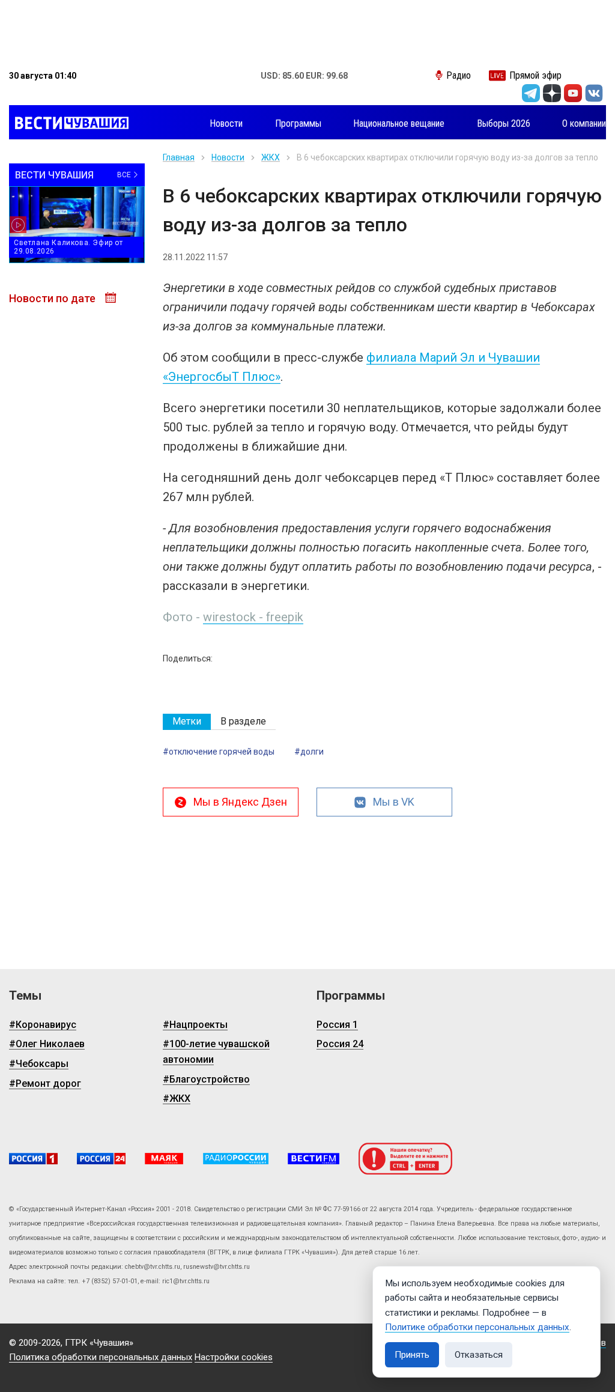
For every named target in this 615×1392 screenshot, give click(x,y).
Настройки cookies (234, 1357)
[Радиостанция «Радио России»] (235, 1158)
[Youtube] (573, 93)
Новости (227, 157)
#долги (309, 751)
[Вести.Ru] (101, 1158)
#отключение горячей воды (218, 751)
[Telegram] (531, 93)
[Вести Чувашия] (69, 123)
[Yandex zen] (552, 93)
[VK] (594, 93)
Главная (179, 157)
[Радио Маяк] (164, 1158)
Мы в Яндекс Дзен (240, 801)
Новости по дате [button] (53, 298)
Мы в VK (393, 801)
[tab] (187, 722)
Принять (412, 1354)
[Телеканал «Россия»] (33, 1158)
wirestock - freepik (253, 617)
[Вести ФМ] (313, 1158)
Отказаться (479, 1354)
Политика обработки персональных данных (100, 1357)
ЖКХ (270, 157)
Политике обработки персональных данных (477, 1327)
